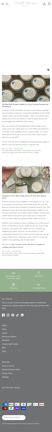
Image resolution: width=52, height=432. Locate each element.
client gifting (17, 150)
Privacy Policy (7, 373)
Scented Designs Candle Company (17, 423)
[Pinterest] (12, 315)
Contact (4, 333)
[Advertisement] (26, 35)
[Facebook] (3, 315)
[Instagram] (8, 315)
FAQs (4, 351)
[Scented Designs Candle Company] (26, 3)
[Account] (43, 4)
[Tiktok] (17, 315)
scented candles (40, 253)
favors (25, 253)
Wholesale (5, 340)
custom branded (26, 150)
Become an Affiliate (9, 337)
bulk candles (9, 150)
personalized (18, 152)
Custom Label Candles (10, 344)
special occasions (28, 152)
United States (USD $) (12, 417)
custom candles (36, 150)
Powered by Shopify (33, 423)
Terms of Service (8, 366)
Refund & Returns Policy (11, 370)
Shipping (5, 377)
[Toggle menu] (3, 4)
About (4, 329)
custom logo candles (8, 152)
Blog (3, 348)
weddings (36, 152)
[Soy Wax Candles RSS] (48, 69)
